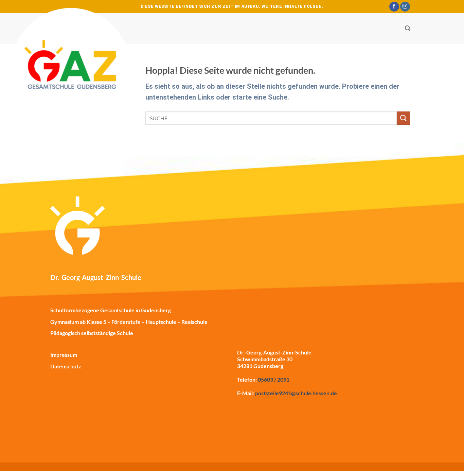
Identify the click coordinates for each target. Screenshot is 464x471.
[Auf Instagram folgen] (405, 7)
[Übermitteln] (403, 118)
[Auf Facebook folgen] (394, 7)
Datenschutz (65, 366)
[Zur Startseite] (72, 72)
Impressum (63, 354)
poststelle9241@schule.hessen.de (296, 393)
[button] (407, 28)
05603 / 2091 (273, 379)
